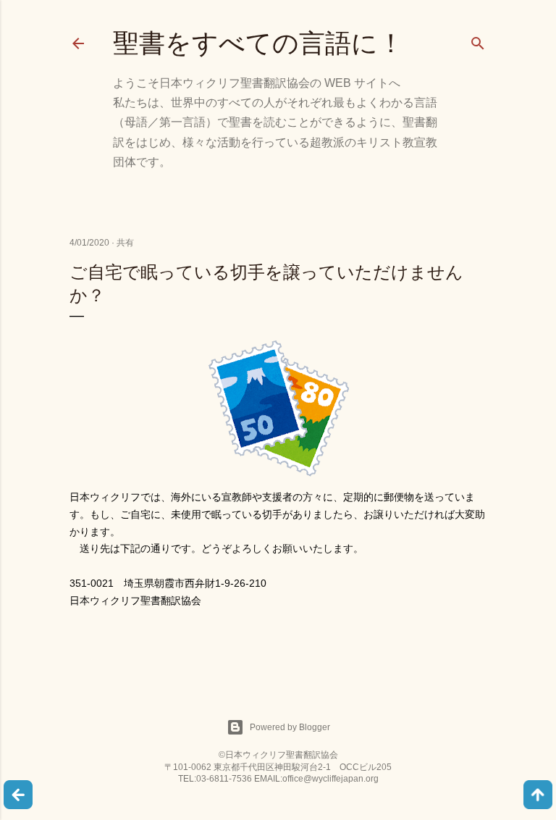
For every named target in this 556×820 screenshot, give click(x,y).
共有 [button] (125, 243)
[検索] (477, 40)
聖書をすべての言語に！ (258, 43)
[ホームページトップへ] (18, 796)
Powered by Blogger (290, 727)
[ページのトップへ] (537, 796)
